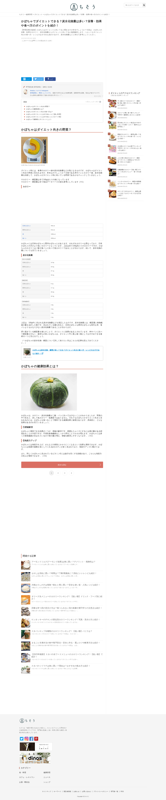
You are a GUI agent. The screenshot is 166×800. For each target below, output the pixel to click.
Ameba (32, 90)
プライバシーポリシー (100, 791)
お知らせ (76, 791)
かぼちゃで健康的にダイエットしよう (38, 119)
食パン (24, 238)
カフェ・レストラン (27, 777)
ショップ (47, 782)
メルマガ (38, 90)
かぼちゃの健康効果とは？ (35, 109)
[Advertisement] (62, 59)
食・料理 (22, 772)
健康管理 (29, 14)
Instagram (45, 90)
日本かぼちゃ (26, 225)
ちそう (21, 14)
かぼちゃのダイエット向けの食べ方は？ (39, 112)
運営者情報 (67, 791)
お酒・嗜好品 (24, 782)
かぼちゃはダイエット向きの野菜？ (38, 106)
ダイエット (38, 14)
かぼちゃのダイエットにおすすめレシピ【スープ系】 (44, 117)
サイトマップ (46, 791)
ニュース (47, 777)
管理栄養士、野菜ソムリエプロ (40, 93)
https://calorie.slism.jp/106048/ (34, 165)
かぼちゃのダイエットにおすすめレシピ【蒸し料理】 (44, 114)
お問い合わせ (86, 791)
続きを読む (62, 465)
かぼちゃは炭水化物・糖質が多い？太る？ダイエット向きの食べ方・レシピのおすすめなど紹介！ (66, 351)
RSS (122, 791)
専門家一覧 (114, 791)
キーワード (57, 791)
